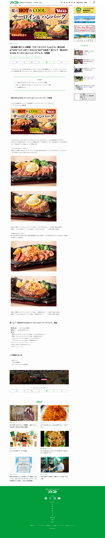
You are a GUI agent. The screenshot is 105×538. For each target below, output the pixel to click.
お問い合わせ (32, 525)
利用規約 (54, 525)
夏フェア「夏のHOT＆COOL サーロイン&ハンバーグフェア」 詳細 (33, 85)
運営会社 (67, 525)
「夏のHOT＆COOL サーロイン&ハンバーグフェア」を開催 (31, 82)
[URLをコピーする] (61, 62)
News (52, 522)
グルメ (15, 57)
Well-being (80, 2)
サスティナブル (38, 57)
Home (11, 5)
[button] (17, 62)
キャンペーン (21, 57)
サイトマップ (73, 525)
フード (31, 57)
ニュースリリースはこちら (40, 525)
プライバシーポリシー (61, 525)
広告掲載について (49, 525)
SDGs (85, 2)
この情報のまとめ (21, 87)
